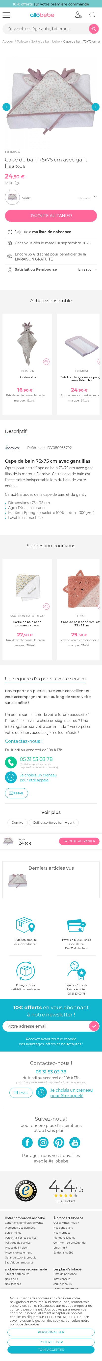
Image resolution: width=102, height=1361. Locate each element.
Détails (20, 166)
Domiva (12, 152)
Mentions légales (64, 1237)
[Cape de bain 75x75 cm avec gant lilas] (17, 881)
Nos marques (61, 1232)
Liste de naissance (65, 1274)
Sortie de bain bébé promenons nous (27, 623)
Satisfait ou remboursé (19, 1262)
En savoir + (87, 269)
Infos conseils (61, 1279)
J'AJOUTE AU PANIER (79, 841)
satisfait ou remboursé (25, 987)
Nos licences (13, 1284)
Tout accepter (51, 1350)
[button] (6, 107)
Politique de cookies (17, 1242)
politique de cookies (25, 1324)
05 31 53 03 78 (76, 993)
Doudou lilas (27, 377)
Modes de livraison (16, 1247)
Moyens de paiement (18, 1252)
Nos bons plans (63, 1227)
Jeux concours (62, 1284)
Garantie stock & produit (20, 1257)
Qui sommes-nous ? (66, 1222)
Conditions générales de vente (24, 1222)
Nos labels (11, 1279)
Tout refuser (51, 1342)
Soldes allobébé (63, 1252)
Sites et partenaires (17, 1274)
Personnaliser (51, 1332)
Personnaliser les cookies (20, 1237)
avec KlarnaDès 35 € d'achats (76, 944)
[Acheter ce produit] (46, 361)
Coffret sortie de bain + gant (54, 822)
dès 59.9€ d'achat (25, 942)
